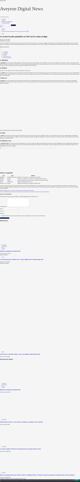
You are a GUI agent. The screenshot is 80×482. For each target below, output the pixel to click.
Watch (1, 26)
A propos (4, 19)
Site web (2, 213)
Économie (4, 246)
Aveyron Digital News (21, 8)
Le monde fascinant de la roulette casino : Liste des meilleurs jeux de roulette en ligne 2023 (21, 259)
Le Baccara (5, 54)
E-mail (1, 211)
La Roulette (5, 53)
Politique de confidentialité (7, 21)
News (3, 248)
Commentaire (3, 206)
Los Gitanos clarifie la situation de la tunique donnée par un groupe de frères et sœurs (20, 449)
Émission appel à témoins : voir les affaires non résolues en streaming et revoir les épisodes (21, 422)
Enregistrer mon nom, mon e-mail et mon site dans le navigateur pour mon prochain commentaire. (23, 215)
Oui (75, 480)
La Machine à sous (6, 56)
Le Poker (5, 55)
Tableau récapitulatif (7, 57)
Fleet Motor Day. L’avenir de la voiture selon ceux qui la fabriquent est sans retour (17, 190)
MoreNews (17, 478)
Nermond (2, 39)
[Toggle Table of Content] (1, 49)
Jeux (3, 33)
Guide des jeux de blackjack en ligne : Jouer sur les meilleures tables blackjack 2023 (20, 354)
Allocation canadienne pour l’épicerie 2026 (10, 251)
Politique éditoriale (5, 22)
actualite (4, 245)
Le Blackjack (5, 51)
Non (78, 480)
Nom (1, 208)
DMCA (3, 20)
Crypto (3, 472)
